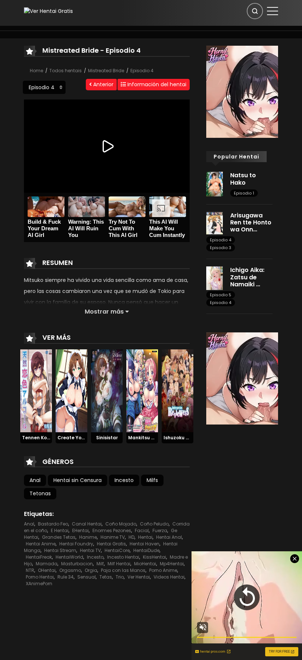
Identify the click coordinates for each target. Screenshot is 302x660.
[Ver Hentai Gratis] (48, 10)
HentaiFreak (39, 557)
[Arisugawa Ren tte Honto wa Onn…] (214, 222)
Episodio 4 (142, 70)
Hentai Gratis (111, 544)
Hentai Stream (60, 550)
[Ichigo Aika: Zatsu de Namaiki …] (214, 278)
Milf (100, 564)
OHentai (47, 570)
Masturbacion (77, 564)
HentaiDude (146, 550)
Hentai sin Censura (77, 480)
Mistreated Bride (106, 70)
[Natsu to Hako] (214, 183)
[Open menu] (272, 11)
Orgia (91, 570)
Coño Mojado (120, 524)
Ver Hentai (138, 577)
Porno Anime (163, 570)
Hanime (88, 537)
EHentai (80, 530)
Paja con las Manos (123, 570)
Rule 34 (65, 577)
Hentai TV (90, 550)
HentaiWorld (69, 557)
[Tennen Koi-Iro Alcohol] (36, 390)
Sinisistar (107, 437)
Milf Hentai (119, 564)
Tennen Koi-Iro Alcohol (49, 437)
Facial (142, 530)
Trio (120, 577)
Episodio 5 (220, 295)
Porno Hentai (40, 577)
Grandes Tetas (59, 537)
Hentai (145, 537)
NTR (30, 570)
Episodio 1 (244, 193)
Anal (35, 480)
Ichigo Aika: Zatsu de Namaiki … (247, 277)
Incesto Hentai (123, 557)
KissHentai (154, 557)
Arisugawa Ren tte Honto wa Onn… (250, 222)
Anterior (102, 84)
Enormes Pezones (111, 530)
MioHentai (145, 564)
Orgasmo (70, 570)
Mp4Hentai (172, 564)
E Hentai (60, 530)
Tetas (105, 577)
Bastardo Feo (53, 524)
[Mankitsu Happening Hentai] (142, 390)
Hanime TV (113, 537)
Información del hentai (156, 84)
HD (131, 537)
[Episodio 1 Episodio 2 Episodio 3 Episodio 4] (44, 87)
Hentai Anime (41, 544)
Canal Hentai (87, 524)
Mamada (46, 564)
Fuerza (159, 530)
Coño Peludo (154, 524)
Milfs (152, 480)
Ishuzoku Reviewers (186, 437)
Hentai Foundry (76, 544)
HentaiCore (117, 550)
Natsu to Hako (243, 178)
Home (36, 70)
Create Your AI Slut (80, 437)
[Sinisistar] (107, 390)
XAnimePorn (39, 583)
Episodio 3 (220, 248)
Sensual (86, 577)
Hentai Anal (169, 537)
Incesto (124, 480)
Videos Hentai (169, 577)
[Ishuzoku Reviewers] (177, 390)
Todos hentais (65, 70)
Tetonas (40, 493)
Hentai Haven (144, 544)
